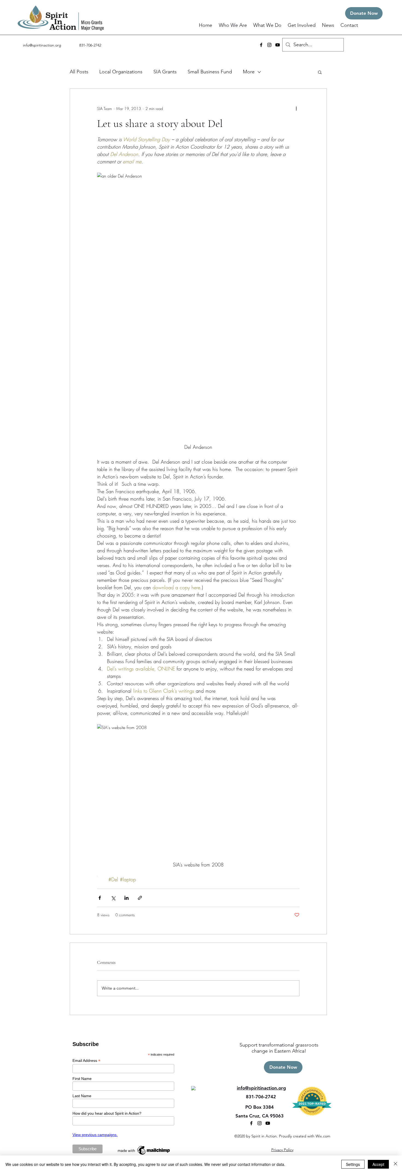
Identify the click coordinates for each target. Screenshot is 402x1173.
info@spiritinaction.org (42, 45)
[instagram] (269, 45)
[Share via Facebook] (99, 897)
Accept (378, 1164)
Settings (353, 1164)
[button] (233, 25)
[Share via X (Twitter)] (113, 897)
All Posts (79, 72)
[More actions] (296, 108)
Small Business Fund (210, 72)
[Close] (395, 1164)
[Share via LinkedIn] (126, 897)
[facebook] (261, 45)
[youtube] (277, 45)
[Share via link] (139, 897)
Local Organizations (120, 72)
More (249, 72)
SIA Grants (165, 72)
